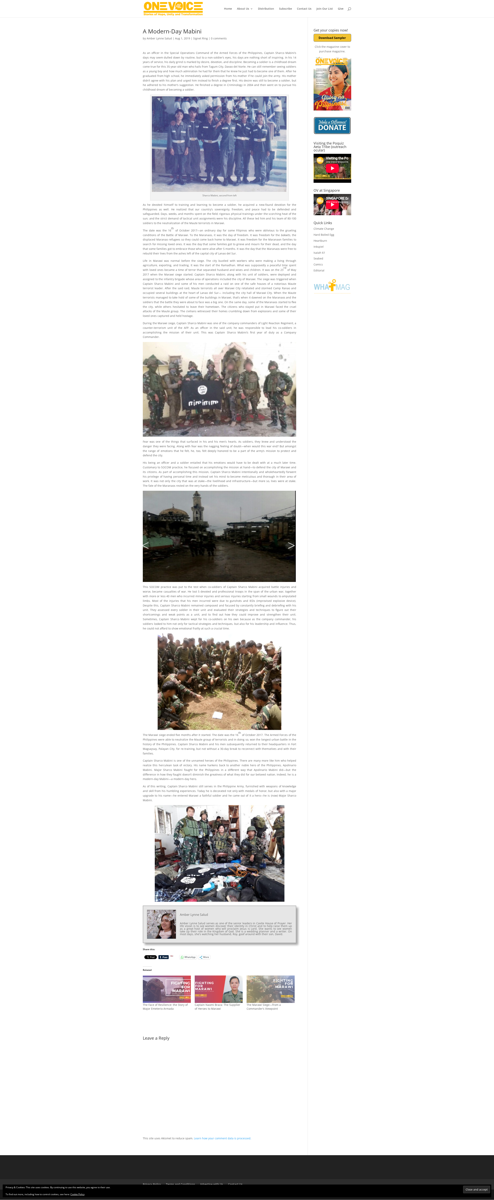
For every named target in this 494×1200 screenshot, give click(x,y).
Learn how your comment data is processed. (222, 1138)
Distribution (266, 8)
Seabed (318, 258)
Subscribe (285, 8)
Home (228, 8)
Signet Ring (200, 38)
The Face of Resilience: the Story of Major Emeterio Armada (165, 1006)
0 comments (219, 38)
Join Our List (324, 8)
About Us (243, 8)
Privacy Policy (152, 1184)
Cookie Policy (77, 1194)
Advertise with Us (211, 1184)
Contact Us (304, 8)
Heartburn (320, 240)
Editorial (319, 270)
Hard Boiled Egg (324, 234)
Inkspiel (319, 246)
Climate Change (324, 228)
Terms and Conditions (180, 1184)
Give (340, 8)
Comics (318, 264)
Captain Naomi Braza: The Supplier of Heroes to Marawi (217, 1006)
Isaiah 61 (319, 252)
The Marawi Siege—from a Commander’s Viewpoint (264, 1006)
